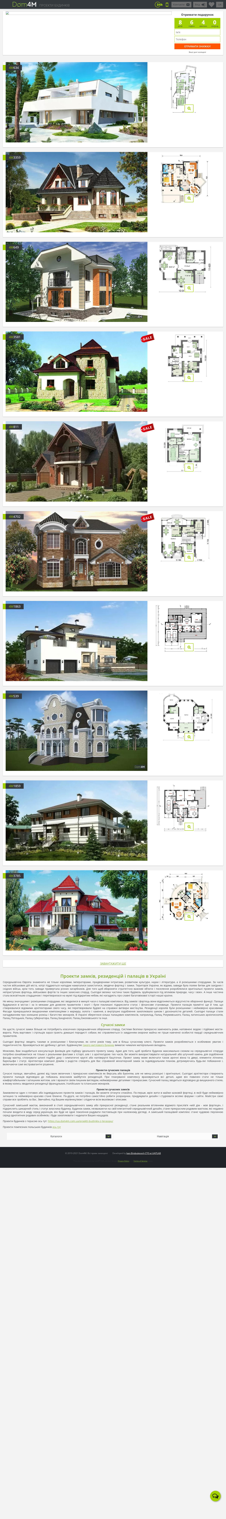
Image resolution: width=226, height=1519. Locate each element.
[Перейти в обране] (211, 3)
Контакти (179, 4)
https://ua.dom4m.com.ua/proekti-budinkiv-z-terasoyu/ (80, 1121)
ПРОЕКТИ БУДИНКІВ (54, 5)
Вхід (197, 4)
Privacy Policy (123, 1161)
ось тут (56, 1127)
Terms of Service (140, 1161)
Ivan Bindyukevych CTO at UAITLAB (143, 1153)
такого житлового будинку (98, 1045)
